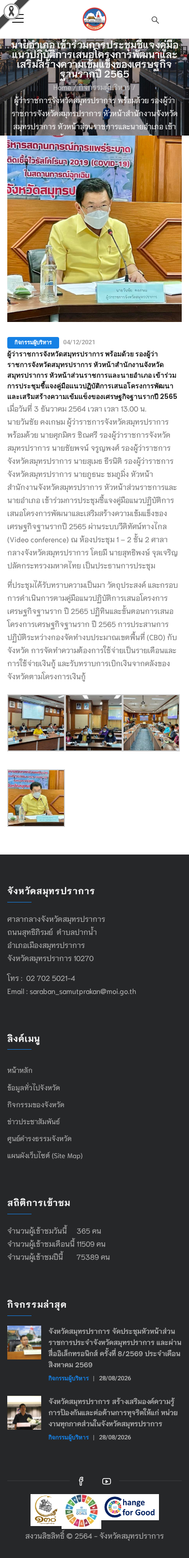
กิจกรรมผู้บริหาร (104, 87)
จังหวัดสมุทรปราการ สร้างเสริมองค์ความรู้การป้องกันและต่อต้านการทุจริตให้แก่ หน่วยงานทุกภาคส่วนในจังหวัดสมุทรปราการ (113, 1412)
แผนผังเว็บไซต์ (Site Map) (44, 1155)
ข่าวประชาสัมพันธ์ (33, 1121)
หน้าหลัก (19, 1070)
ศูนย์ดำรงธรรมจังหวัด (39, 1138)
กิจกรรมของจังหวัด (35, 1104)
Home (62, 87)
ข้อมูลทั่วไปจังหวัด (33, 1087)
